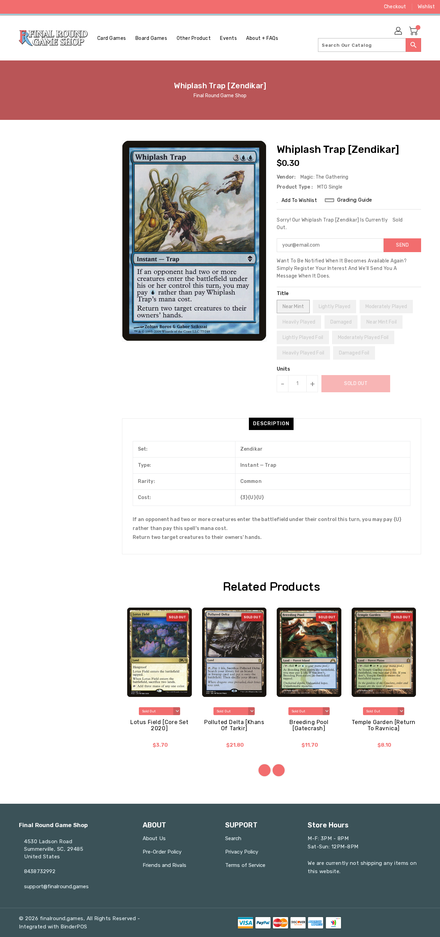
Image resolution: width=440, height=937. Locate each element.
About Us (154, 838)
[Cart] (414, 31)
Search (233, 838)
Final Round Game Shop (220, 96)
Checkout (395, 7)
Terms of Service (245, 865)
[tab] (271, 424)
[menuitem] (111, 38)
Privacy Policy (241, 852)
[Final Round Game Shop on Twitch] (63, 7)
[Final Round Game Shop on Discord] (50, 7)
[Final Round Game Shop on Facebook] (11, 7)
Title (283, 293)
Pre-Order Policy (162, 852)
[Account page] (399, 31)
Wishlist (426, 7)
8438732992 (39, 871)
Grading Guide (354, 200)
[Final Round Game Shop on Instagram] (37, 7)
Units (283, 369)
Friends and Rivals (164, 865)
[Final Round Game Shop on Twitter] (24, 7)
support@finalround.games (56, 886)
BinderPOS (73, 927)
